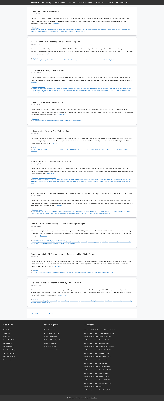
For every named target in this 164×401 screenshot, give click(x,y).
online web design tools (109, 88)
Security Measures (81, 213)
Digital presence (48, 149)
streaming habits (110, 60)
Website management (123, 149)
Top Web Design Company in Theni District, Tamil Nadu (98, 389)
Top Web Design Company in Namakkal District (96, 373)
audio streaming (36, 60)
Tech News (35, 58)
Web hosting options (88, 149)
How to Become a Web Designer (45, 11)
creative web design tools (69, 88)
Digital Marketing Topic (85, 2)
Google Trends (103, 179)
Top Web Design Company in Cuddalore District (96, 339)
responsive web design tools (123, 88)
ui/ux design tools (53, 90)
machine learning (92, 272)
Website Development (49, 329)
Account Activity (46, 211)
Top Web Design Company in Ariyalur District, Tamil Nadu (99, 333)
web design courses (47, 31)
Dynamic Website (7, 343)
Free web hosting (69, 149)
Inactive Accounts (44, 213)
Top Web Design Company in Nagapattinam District (97, 369)
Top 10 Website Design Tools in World (47, 70)
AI (36, 272)
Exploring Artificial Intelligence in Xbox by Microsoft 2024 (56, 283)
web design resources (79, 90)
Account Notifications (68, 211)
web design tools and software (93, 90)
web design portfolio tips (78, 31)
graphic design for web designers (56, 29)
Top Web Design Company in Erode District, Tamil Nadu (98, 349)
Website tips (34, 151)
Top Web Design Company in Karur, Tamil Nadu (96, 359)
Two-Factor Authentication (103, 213)
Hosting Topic (100, 2)
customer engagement (93, 242)
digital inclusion (67, 272)
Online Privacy (53, 213)
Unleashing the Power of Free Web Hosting (50, 131)
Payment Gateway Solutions (51, 349)
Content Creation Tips (38, 179)
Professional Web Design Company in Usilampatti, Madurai (99, 329)
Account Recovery (79, 211)
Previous (34, 313)
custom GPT (84, 242)
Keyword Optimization (113, 179)
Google (83, 272)
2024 (33, 272)
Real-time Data (39, 181)
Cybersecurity (92, 211)
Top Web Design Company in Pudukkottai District (97, 379)
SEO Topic (72, 2)
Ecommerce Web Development (52, 333)
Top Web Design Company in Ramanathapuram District (98, 383)
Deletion (107, 211)
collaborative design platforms (54, 88)
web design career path (121, 29)
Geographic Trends (93, 179)
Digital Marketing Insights (81, 179)
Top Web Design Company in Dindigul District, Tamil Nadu (99, 346)
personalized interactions (45, 243)
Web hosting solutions (100, 149)
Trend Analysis (121, 181)
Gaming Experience (85, 301)
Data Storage (100, 211)
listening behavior (45, 60)
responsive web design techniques (75, 29)
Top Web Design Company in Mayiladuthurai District (97, 366)
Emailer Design (7, 359)
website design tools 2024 (109, 90)
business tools (50, 272)
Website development (112, 149)
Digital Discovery (69, 179)
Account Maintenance (56, 211)
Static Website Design (9, 339)
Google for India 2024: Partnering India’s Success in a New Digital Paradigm (64, 254)
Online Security (61, 213)
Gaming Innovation (96, 301)
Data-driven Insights (59, 179)
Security (110, 2)
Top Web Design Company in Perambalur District (96, 376)
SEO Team (94, 398)
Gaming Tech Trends (106, 301)
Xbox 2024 (51, 302)
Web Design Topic (59, 2)
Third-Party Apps (90, 213)
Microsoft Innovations (42, 302)
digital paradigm (76, 272)
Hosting (34, 147)
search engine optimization (69, 181)
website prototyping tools (37, 92)
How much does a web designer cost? (48, 102)
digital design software (83, 88)
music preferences (71, 60)
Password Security (71, 213)
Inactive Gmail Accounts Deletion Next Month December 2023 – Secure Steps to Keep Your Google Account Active (81, 193)
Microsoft (33, 302)
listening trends (55, 60)
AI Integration (45, 301)
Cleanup (86, 211)
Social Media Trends (111, 181)
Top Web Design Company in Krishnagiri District (96, 363)
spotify (103, 60)
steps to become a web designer (106, 29)
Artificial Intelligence (55, 301)
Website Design (7, 329)
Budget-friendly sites (37, 149)
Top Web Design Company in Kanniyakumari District (97, 356)
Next (51, 313)
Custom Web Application (50, 343)
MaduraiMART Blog (41, 2)
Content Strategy (49, 179)
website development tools (124, 90)
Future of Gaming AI (75, 301)
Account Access (36, 211)
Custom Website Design (9, 353)
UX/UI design (6, 336)
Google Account (125, 211)
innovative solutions (114, 242)
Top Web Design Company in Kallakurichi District (96, 353)
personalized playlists (95, 60)
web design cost (77, 120)
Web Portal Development (50, 336)
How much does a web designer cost (42, 120)
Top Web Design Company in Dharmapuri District (96, 343)
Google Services (35, 213)
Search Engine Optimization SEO (47, 178)
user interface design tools (66, 90)
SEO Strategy (88, 181)
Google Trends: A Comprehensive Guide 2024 (51, 161)
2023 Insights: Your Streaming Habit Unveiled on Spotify (55, 42)
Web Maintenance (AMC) (50, 346)
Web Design (35, 28)
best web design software (39, 88)
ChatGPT (68, 242)
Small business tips (122, 2)
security (104, 272)
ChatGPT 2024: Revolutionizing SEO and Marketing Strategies (58, 224)
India (86, 272)
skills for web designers (91, 29)
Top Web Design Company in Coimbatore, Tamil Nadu (98, 336)
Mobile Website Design (9, 349)
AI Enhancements (36, 301)
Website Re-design (8, 346)
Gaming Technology (117, 301)
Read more (56, 23)
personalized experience (82, 60)
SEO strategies (72, 243)
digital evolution (58, 272)
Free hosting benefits (58, 149)
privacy (99, 272)
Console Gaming (65, 301)
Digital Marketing (36, 240)
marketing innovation (125, 242)
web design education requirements (62, 31)
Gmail (119, 211)
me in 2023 (63, 60)
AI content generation (38, 242)
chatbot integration (61, 242)
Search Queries (80, 181)
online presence (78, 149)
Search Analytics (57, 181)
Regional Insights (47, 181)
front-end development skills (39, 29)
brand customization (49, 242)
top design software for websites (39, 90)
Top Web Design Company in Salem (93, 386)
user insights (118, 60)
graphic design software (96, 88)
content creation (75, 242)
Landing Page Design (9, 356)
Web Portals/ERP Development (52, 339)
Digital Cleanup (113, 211)
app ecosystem (42, 272)
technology (110, 272)
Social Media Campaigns (99, 181)
